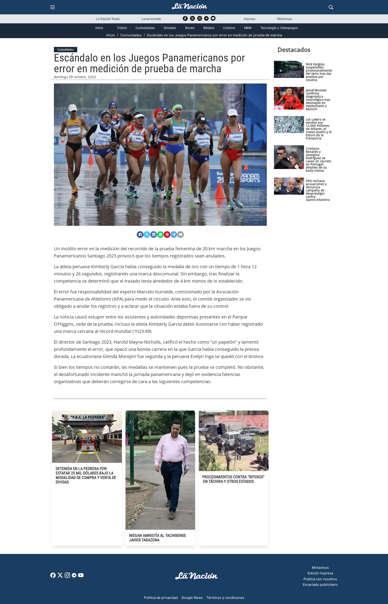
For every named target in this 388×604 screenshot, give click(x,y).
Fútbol (122, 28)
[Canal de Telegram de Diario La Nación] (206, 20)
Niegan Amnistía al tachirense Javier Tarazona (157, 537)
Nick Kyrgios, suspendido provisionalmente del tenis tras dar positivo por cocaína (319, 72)
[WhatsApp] (160, 234)
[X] (146, 234)
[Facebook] (140, 234)
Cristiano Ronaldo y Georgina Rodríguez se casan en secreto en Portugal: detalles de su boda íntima (318, 159)
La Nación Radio (108, 19)
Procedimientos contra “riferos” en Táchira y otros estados (233, 479)
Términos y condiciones (225, 597)
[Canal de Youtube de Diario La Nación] (213, 20)
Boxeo (189, 28)
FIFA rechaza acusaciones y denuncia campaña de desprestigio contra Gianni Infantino (318, 190)
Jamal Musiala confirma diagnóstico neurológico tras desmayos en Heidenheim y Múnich (318, 99)
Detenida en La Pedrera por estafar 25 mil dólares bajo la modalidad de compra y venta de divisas (86, 475)
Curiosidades (145, 28)
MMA (247, 28)
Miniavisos (284, 19)
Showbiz (170, 28)
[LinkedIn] (153, 234)
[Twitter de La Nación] (192, 20)
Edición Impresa (320, 573)
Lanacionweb (151, 19)
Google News (192, 597)
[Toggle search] (331, 7)
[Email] (180, 234)
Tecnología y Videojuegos (279, 28)
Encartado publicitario (320, 584)
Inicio (99, 28)
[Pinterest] (167, 234)
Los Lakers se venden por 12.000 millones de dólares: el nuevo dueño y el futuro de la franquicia (319, 128)
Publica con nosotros (320, 579)
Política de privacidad (161, 597)
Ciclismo (229, 28)
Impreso (250, 19)
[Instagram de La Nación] (199, 20)
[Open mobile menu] (52, 7)
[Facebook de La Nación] (53, 577)
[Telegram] (173, 234)
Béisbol (208, 28)
